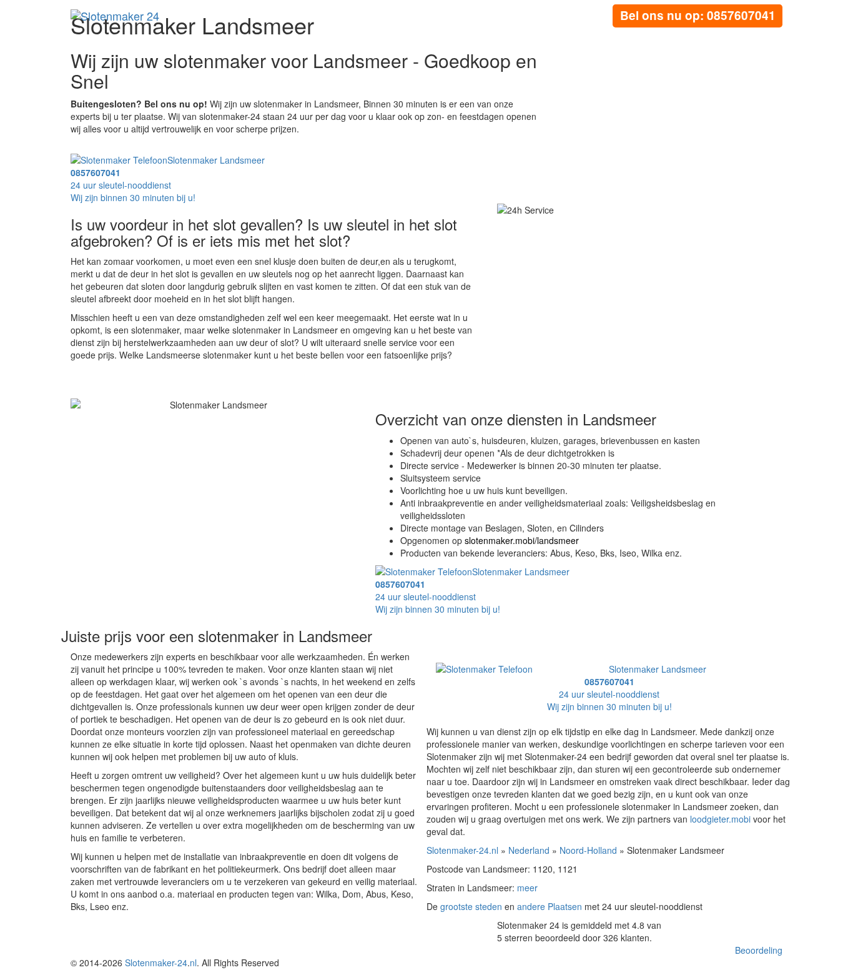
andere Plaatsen (549, 906)
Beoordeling (758, 950)
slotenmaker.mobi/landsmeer (522, 540)
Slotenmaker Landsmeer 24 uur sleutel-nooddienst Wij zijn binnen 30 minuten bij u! (168, 179)
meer (527, 887)
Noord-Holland (588, 850)
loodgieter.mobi (720, 819)
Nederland (529, 850)
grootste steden (471, 906)
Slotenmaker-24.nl (462, 850)
